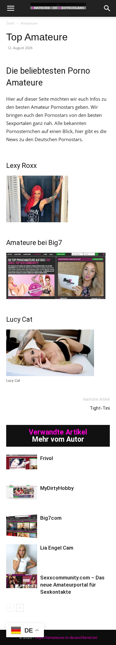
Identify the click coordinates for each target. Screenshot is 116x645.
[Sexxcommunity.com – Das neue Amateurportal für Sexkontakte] (21, 581)
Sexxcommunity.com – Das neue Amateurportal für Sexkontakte (72, 584)
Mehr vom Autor (58, 439)
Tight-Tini (100, 408)
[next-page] (20, 608)
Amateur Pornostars (52, 107)
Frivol (46, 458)
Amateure (29, 23)
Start (10, 23)
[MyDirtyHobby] (21, 492)
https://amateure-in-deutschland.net (66, 637)
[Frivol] (21, 462)
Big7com (51, 518)
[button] (10, 8)
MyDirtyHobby (57, 488)
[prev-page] (10, 608)
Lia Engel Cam (56, 548)
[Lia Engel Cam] (21, 559)
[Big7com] (21, 526)
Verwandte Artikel (58, 432)
